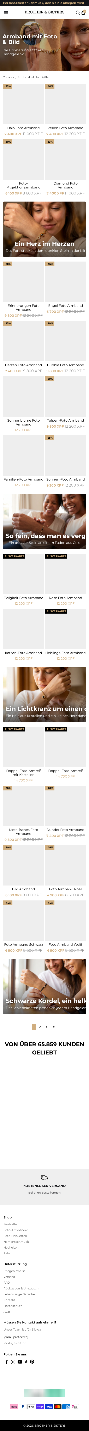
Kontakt (9, 1300)
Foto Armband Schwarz (23, 945)
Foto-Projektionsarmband (23, 185)
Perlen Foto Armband (65, 128)
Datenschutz (13, 1305)
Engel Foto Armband (65, 306)
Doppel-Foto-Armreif (65, 771)
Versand (9, 1276)
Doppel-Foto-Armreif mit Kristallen (23, 773)
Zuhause (8, 77)
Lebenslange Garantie (19, 1294)
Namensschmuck (16, 1241)
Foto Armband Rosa (65, 889)
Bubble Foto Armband (65, 365)
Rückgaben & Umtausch (21, 1288)
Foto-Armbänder (16, 1230)
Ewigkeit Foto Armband (23, 598)
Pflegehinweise (14, 1271)
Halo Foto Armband (23, 128)
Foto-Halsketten (15, 1236)
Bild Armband (23, 889)
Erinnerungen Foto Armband (24, 308)
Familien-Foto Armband (23, 479)
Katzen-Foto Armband (23, 653)
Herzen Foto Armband (23, 365)
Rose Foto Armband (65, 598)
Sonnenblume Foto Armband (23, 422)
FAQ (7, 1282)
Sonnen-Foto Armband (65, 479)
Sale (7, 1253)
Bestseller (11, 1224)
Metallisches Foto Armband (23, 832)
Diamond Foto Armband (66, 185)
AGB (7, 1311)
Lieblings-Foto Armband (65, 653)
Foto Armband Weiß (65, 945)
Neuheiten (11, 1247)
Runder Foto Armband (65, 830)
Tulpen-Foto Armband (65, 420)
